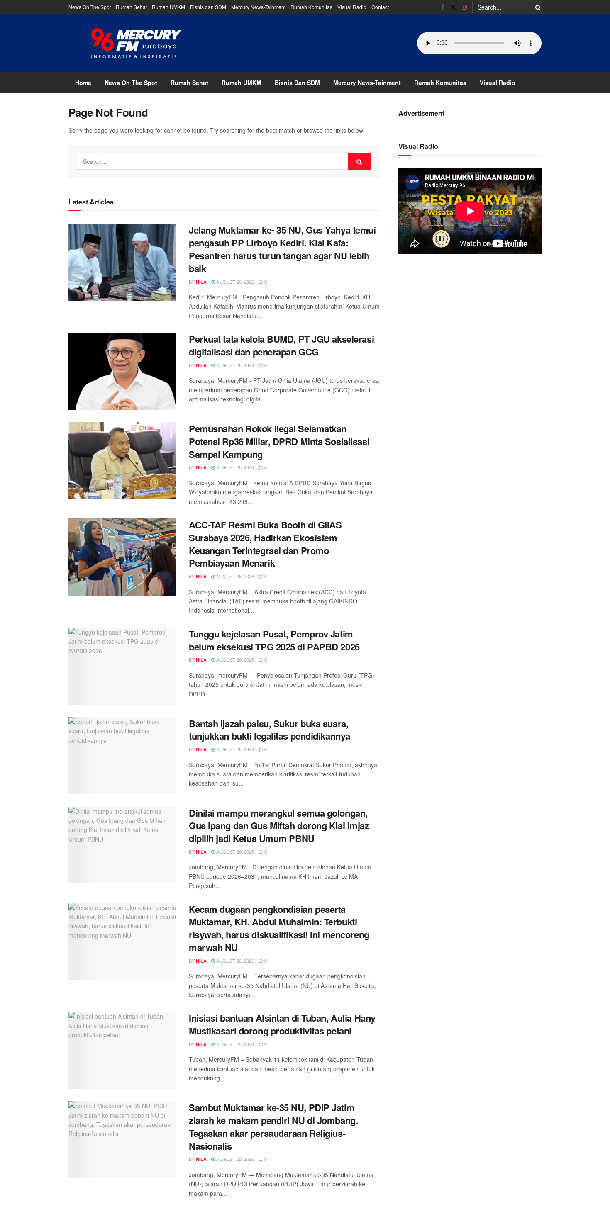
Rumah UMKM (168, 6)
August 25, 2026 (234, 1044)
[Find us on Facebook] (442, 7)
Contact (380, 6)
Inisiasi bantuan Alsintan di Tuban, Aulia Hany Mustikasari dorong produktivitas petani (282, 1024)
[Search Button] (536, 7)
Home (83, 82)
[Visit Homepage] (136, 43)
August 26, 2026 (234, 281)
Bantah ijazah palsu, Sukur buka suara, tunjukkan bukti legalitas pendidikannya (269, 730)
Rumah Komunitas (311, 6)
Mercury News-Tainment (258, 6)
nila (201, 282)
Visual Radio (351, 6)
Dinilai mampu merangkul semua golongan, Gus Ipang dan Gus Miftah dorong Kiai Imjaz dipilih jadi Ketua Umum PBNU (279, 825)
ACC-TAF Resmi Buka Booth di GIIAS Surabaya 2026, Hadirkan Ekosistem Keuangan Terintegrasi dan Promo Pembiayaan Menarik (265, 543)
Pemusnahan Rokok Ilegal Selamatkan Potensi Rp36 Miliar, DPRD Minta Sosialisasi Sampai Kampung (279, 441)
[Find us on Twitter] (453, 7)
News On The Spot (89, 6)
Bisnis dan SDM (208, 6)
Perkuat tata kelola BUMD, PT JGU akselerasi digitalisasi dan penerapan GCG (281, 345)
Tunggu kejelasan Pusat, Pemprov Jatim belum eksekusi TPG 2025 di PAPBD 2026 (274, 640)
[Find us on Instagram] (464, 7)
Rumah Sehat (131, 6)
